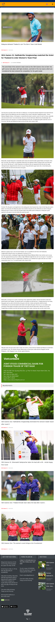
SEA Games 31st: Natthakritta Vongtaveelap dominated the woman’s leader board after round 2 (27, 423)
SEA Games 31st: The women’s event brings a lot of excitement (21, 543)
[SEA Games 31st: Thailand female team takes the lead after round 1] (27, 485)
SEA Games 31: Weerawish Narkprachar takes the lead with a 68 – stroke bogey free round (27, 463)
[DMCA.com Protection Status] (5, 600)
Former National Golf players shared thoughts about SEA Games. (50, 574)
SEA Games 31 (49, 50)
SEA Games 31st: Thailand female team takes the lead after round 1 (23, 503)
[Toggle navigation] (52, 4)
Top (27, 619)
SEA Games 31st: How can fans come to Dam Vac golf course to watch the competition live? (50, 585)
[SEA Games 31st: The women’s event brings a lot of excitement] (27, 526)
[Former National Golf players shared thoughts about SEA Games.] (42, 574)
